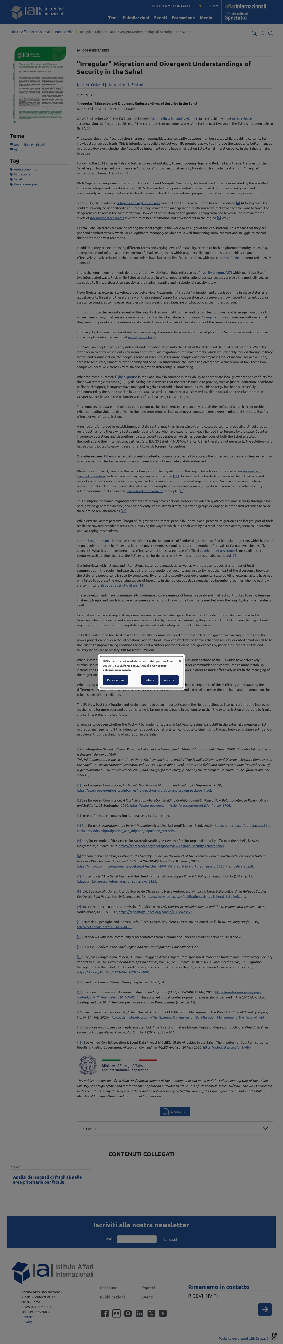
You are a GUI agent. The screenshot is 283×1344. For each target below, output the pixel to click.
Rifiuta (149, 680)
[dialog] (141, 672)
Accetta (169, 680)
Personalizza (115, 680)
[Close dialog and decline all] (180, 658)
